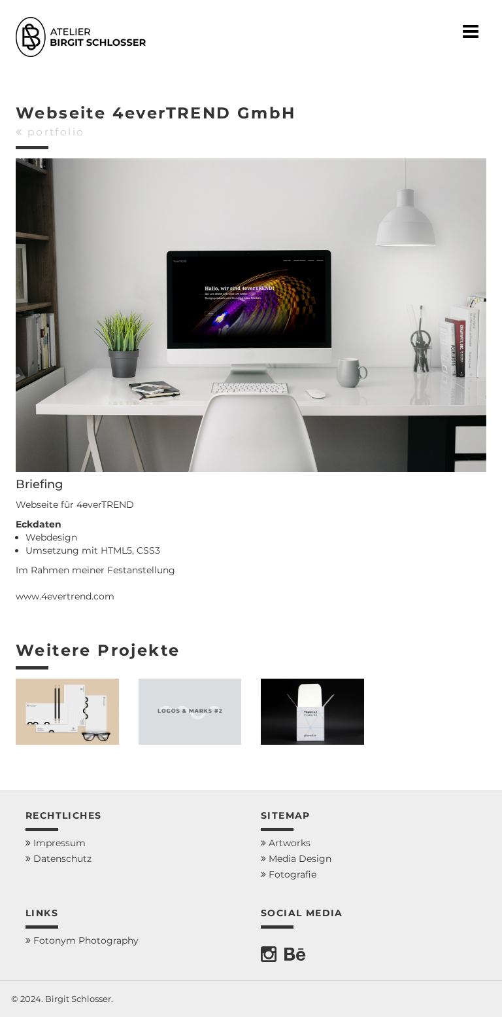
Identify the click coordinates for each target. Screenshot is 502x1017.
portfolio (53, 132)
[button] (478, 998)
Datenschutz (61, 859)
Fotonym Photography (85, 940)
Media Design (298, 859)
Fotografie (291, 874)
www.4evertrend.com (65, 596)
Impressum (58, 843)
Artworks (288, 843)
